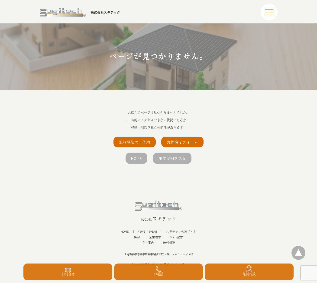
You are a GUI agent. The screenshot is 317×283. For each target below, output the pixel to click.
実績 (137, 237)
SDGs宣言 (176, 237)
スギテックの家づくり (181, 231)
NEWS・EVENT (147, 231)
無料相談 (169, 242)
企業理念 (155, 237)
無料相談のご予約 (134, 142)
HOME (136, 158)
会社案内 (148, 242)
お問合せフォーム (182, 142)
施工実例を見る (172, 158)
